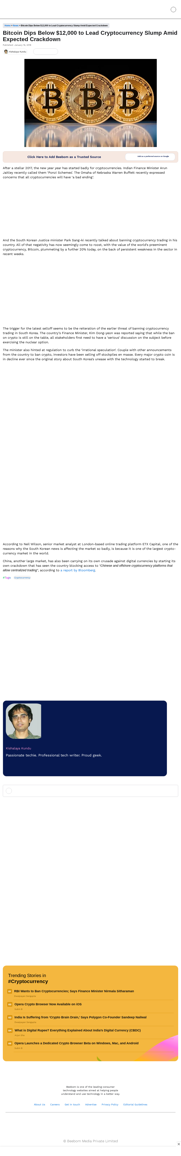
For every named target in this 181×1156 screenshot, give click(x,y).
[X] (48, 51)
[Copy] (54, 51)
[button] (165, 9)
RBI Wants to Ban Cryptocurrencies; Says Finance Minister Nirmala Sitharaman (74, 991)
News (16, 25)
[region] (90, 1151)
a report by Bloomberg (77, 570)
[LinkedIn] (36, 51)
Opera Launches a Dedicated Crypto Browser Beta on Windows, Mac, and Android (76, 1043)
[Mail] (102, 1121)
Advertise (91, 1104)
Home (8, 25)
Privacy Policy (110, 1104)
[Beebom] (16, 9)
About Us (39, 1104)
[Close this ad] (178, 1144)
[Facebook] (42, 51)
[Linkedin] (94, 1121)
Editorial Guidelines (135, 1104)
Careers (55, 1104)
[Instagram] (79, 1121)
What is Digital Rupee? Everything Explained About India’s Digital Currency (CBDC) (78, 1030)
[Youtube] (87, 1121)
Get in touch (72, 1104)
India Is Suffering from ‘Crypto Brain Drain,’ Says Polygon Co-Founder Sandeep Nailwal (80, 1017)
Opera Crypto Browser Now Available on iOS (48, 1004)
